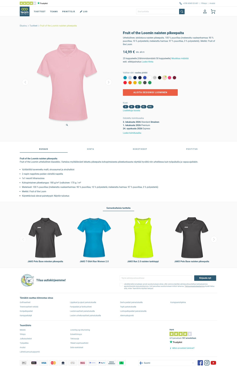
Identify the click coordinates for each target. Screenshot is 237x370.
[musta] (159, 77)
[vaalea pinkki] (164, 77)
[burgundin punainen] (174, 77)
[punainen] (125, 82)
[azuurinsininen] (125, 77)
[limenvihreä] (140, 82)
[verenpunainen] (169, 77)
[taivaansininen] (130, 77)
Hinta (90, 149)
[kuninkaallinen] (145, 77)
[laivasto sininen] (135, 77)
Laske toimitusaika (132, 133)
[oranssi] (130, 82)
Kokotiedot (140, 149)
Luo (85, 11)
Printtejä (68, 11)
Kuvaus (43, 149)
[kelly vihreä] (150, 82)
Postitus (192, 149)
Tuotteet (40, 11)
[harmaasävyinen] (155, 77)
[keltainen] (135, 82)
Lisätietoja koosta (131, 110)
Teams (54, 11)
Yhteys (204, 3)
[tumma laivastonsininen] (140, 77)
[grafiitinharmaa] (145, 82)
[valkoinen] (150, 77)
